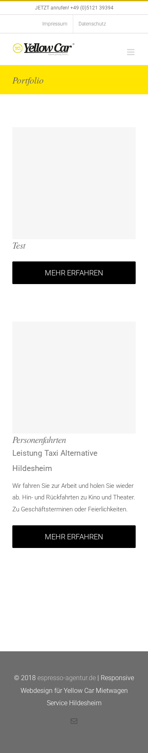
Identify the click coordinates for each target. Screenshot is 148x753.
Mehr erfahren (74, 272)
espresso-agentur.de (66, 678)
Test (18, 245)
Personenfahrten (39, 439)
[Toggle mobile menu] (131, 52)
